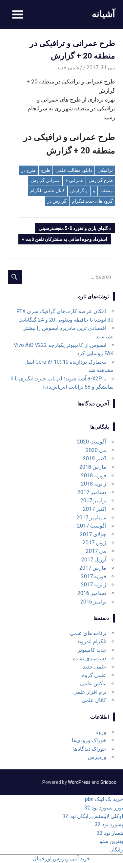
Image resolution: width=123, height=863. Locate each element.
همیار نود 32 (110, 833)
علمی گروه (94, 675)
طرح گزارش (101, 180)
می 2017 (96, 551)
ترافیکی (105, 170)
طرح (45, 170)
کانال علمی (94, 700)
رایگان (116, 850)
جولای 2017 (93, 534)
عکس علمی (93, 683)
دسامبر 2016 (91, 593)
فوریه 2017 (93, 576)
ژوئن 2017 (94, 542)
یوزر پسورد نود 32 (103, 808)
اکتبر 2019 (94, 458)
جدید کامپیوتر (92, 650)
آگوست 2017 (91, 526)
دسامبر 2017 (91, 492)
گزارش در (57, 201)
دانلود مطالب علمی (73, 170)
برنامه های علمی (88, 633)
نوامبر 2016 (93, 602)
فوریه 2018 (93, 475)
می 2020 (96, 450)
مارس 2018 (92, 467)
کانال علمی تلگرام (47, 190)
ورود (101, 732)
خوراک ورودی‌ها (89, 740)
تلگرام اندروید (91, 641)
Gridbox (108, 782)
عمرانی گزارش (45, 180)
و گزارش (79, 190)
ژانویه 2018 (93, 484)
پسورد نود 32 (109, 824)
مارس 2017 (92, 568)
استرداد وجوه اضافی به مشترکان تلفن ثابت (67, 240)
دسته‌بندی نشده (89, 658)
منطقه (106, 190)
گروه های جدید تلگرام (92, 201)
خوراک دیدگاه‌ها (89, 749)
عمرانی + (74, 180)
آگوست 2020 (91, 442)
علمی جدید (68, 67)
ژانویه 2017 (93, 584)
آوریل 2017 (93, 559)
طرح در (28, 170)
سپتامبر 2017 (91, 517)
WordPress (79, 782)
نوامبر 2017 (93, 500)
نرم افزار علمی (89, 692)
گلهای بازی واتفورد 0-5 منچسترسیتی (74, 229)
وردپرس (97, 757)
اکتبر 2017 (94, 509)
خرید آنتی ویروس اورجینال (61, 858)
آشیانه (103, 14)
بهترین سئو (111, 841)
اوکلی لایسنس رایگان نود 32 (92, 816)
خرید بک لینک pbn (104, 799)
